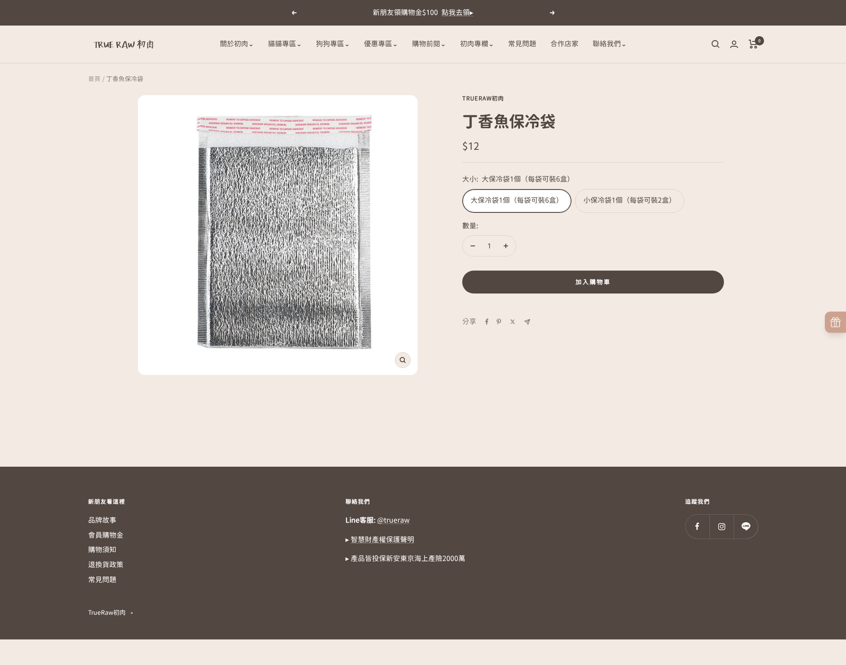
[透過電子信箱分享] (527, 322)
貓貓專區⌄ (285, 43)
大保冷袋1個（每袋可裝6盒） (517, 200)
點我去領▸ (457, 12)
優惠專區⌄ (381, 43)
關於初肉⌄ (237, 43)
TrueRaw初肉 (483, 98)
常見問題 (522, 43)
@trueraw (393, 520)
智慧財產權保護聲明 (382, 539)
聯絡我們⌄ (610, 43)
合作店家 (564, 43)
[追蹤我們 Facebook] (697, 526)
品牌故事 (102, 520)
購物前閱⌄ (429, 43)
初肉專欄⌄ (477, 43)
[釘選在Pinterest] (499, 322)
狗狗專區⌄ (333, 43)
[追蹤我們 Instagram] (721, 526)
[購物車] (753, 44)
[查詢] (716, 44)
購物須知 (102, 549)
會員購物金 (105, 535)
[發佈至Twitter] (512, 322)
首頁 (94, 79)
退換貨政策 (105, 564)
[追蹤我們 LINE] (746, 526)
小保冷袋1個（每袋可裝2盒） (629, 200)
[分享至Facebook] (487, 322)
